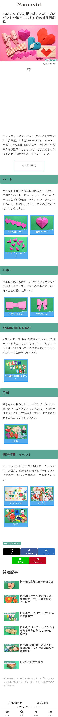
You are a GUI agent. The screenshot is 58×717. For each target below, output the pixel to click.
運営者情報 (43, 702)
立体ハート (42, 231)
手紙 (15, 440)
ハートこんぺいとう (16, 255)
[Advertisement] (29, 100)
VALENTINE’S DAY (16, 377)
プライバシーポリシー (29, 707)
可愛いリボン (16, 313)
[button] (52, 500)
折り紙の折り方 (13, 543)
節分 (15, 524)
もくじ (26, 165)
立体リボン (42, 313)
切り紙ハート (16, 231)
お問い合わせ (15, 702)
